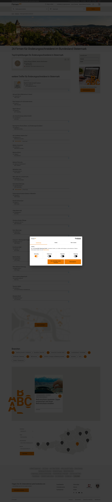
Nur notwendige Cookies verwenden (56, 262)
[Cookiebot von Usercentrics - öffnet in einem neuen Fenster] (76, 239)
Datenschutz (46, 249)
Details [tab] (56, 242)
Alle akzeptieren (72, 261)
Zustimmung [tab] (38, 242)
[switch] (49, 256)
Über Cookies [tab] (73, 242)
